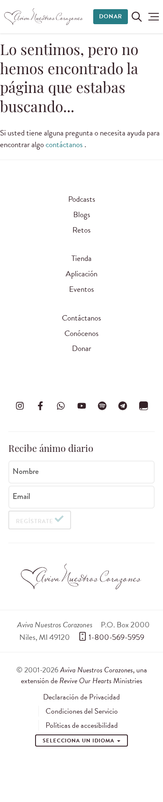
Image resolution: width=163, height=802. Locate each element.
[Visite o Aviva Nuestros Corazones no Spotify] (102, 405)
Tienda (81, 258)
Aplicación (81, 274)
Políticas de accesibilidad (82, 725)
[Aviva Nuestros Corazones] (44, 16)
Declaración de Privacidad (81, 697)
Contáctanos (81, 318)
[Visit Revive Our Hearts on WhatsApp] (61, 405)
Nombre (26, 471)
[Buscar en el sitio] (136, 16)
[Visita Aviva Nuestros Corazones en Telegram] (123, 405)
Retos (81, 230)
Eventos (81, 289)
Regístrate (34, 521)
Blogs (81, 214)
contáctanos (65, 144)
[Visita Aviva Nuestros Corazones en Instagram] (19, 405)
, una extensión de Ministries (84, 675)
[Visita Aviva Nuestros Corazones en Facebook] (40, 405)
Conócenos (81, 333)
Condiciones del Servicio (82, 711)
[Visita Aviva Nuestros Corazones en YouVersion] (143, 405)
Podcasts (81, 199)
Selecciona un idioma (79, 741)
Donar (110, 16)
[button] (153, 17)
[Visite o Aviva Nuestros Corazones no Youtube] (81, 405)
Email (21, 496)
